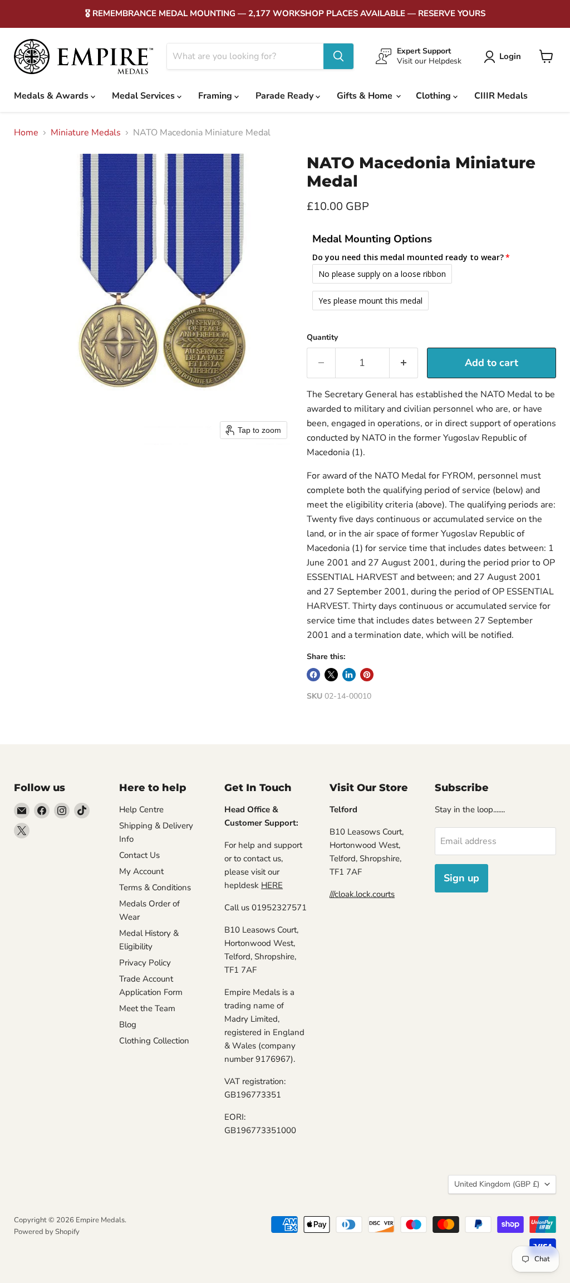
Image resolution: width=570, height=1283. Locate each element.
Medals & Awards (52, 96)
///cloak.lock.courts (362, 894)
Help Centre (141, 809)
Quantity (322, 337)
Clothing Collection (154, 1040)
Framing (216, 96)
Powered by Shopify (47, 1232)
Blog (127, 1024)
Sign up (461, 878)
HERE (272, 885)
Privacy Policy (145, 962)
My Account (141, 871)
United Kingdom (496, 1184)
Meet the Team (147, 1008)
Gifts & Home (366, 96)
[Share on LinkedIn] (349, 674)
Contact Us (139, 855)
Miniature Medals (86, 133)
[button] (504, 57)
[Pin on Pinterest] (367, 674)
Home (26, 133)
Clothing (434, 96)
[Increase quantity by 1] (404, 363)
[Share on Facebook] (313, 674)
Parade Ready (285, 96)
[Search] (338, 56)
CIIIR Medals (501, 96)
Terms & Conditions (155, 887)
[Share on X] (331, 674)
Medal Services (144, 96)
